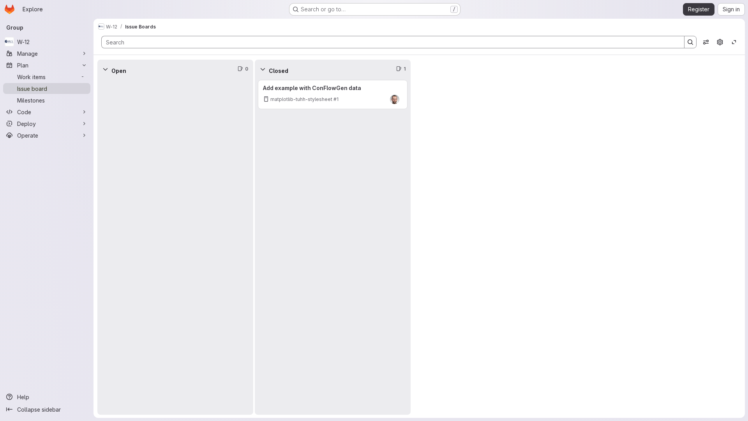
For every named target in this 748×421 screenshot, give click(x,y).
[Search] (690, 42)
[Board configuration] (720, 42)
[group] (175, 246)
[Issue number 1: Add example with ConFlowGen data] (332, 94)
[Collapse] (105, 69)
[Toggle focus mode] (734, 42)
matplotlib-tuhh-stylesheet (301, 99)
